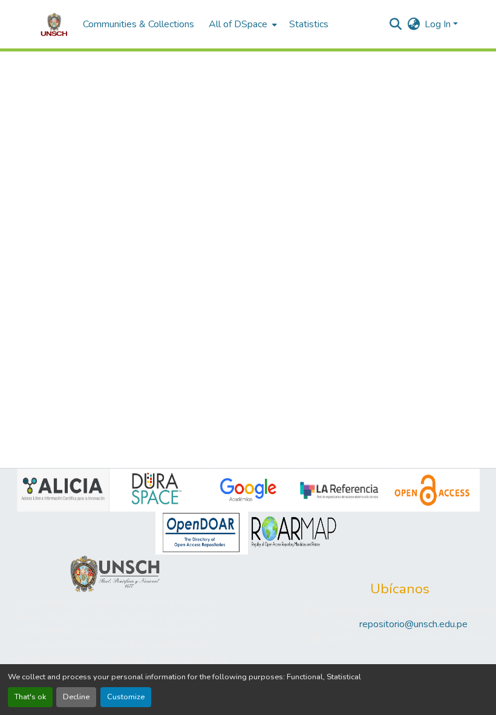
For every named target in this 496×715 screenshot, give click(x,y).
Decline (76, 696)
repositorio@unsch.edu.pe (413, 624)
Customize (126, 696)
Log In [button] (439, 24)
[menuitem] (241, 24)
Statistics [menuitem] (308, 24)
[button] (54, 24)
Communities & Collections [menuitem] (138, 24)
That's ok (30, 696)
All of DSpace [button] (238, 24)
